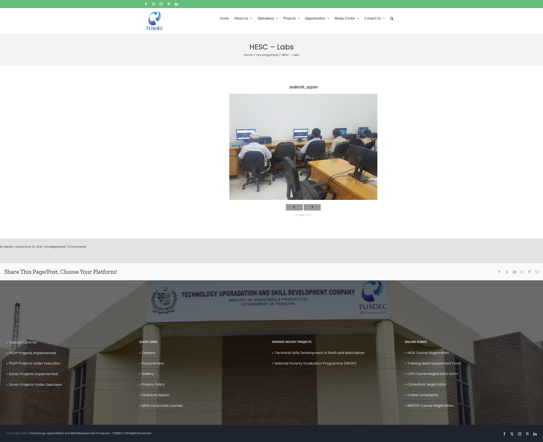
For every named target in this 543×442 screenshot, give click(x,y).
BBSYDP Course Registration (430, 405)
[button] (391, 18)
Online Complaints (422, 395)
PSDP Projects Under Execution (34, 363)
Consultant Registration (427, 384)
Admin (8, 247)
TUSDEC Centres (23, 342)
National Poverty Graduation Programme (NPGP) (315, 363)
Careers (148, 352)
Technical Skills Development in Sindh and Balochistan (319, 352)
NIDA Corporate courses (162, 405)
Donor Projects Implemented (33, 374)
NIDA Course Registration (428, 352)
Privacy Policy (153, 384)
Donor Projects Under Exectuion (35, 384)
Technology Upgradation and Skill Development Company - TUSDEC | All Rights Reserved (90, 433)
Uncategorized (55, 247)
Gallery (148, 373)
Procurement (153, 363)
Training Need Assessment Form (434, 363)
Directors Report (156, 395)
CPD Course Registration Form (432, 373)
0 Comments (77, 247)
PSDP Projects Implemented (32, 353)
